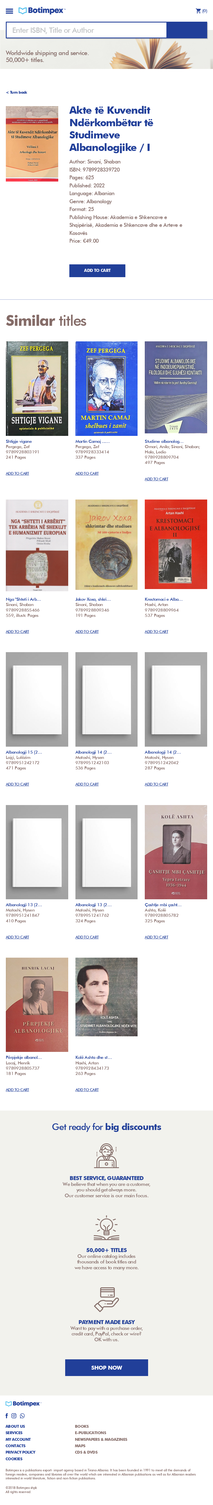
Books (81, 1426)
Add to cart (97, 270)
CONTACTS (16, 1446)
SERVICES (14, 1433)
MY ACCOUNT (18, 1439)
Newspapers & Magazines (101, 1439)
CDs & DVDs (86, 1452)
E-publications (90, 1433)
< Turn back (16, 92)
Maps (80, 1446)
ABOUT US (15, 1426)
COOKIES (14, 1459)
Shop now (106, 1367)
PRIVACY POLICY (20, 1452)
